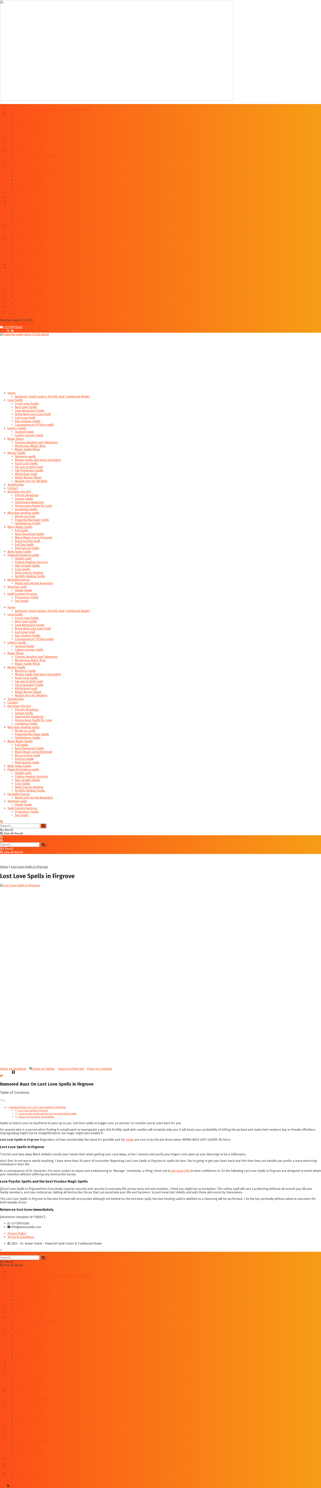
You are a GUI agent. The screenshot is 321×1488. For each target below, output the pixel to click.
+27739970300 (12, 327)
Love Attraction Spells (29, 123)
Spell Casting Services (22, 306)
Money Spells (16, 165)
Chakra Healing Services (31, 275)
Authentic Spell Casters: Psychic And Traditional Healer (52, 109)
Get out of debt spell (29, 180)
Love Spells (15, 113)
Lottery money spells (29, 148)
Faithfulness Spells (27, 236)
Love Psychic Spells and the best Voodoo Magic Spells (48, 1113)
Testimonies (15, 197)
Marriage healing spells (23, 225)
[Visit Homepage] (24, 334)
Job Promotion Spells (29, 183)
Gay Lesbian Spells (27, 134)
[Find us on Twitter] (7, 331)
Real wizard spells (27, 261)
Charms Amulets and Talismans (36, 155)
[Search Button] (1, 822)
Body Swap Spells (19, 264)
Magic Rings (15, 151)
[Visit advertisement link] (117, 99)
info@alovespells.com (18, 323)
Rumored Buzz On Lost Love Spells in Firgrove (38, 1107)
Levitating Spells (26, 222)
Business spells (25, 169)
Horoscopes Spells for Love (33, 218)
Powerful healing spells (23, 268)
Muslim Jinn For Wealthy (31, 194)
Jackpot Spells (24, 144)
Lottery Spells (16, 141)
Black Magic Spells (20, 239)
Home (11, 106)
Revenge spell (17, 299)
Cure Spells (22, 282)
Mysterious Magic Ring (30, 158)
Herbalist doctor (18, 292)
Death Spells (23, 303)
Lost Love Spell (25, 130)
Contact (12, 201)
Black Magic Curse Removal (33, 250)
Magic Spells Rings (27, 162)
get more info (180, 1171)
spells (130, 1139)
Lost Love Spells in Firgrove (29, 867)
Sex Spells (22, 313)
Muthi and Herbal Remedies (34, 296)
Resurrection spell (27, 254)
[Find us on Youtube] (10, 331)
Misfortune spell (26, 187)
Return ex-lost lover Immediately (36, 1116)
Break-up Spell (25, 229)
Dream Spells (24, 211)
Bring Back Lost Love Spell (33, 127)
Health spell (23, 271)
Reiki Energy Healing (29, 285)
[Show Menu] (1, 837)
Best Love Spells (26, 120)
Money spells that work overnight (38, 173)
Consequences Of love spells (34, 137)
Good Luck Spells (26, 176)
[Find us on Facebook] (2, 331)
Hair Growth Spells (27, 278)
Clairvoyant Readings (29, 215)
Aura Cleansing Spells (29, 246)
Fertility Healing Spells (30, 289)
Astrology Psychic (19, 204)
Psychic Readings (27, 208)
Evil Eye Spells (24, 257)
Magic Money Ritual (28, 190)
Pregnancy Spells (27, 310)
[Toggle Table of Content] (3, 1101)
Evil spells (21, 243)
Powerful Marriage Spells (32, 232)
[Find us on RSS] (12, 331)
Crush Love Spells (27, 116)
